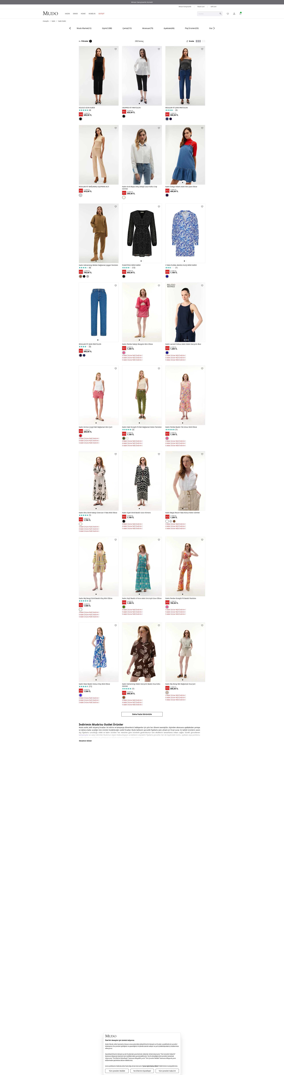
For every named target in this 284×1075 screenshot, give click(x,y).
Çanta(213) (127, 28)
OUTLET (101, 14)
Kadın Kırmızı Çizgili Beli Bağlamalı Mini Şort (95, 427)
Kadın (53, 21)
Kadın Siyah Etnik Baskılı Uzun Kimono (136, 513)
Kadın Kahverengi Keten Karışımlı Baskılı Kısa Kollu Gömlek (141, 685)
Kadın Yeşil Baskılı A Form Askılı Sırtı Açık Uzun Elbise (142, 598)
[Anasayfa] (50, 13)
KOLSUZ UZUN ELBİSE (87, 108)
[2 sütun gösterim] (203, 41)
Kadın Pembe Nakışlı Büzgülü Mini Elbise (137, 344)
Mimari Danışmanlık (185, 7)
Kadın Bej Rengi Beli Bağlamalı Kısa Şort (180, 684)
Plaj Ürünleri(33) (192, 28)
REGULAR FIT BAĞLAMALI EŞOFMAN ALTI (94, 187)
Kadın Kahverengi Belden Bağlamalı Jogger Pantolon (98, 265)
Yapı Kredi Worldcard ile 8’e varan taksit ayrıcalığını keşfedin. (142, 2)
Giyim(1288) (107, 28)
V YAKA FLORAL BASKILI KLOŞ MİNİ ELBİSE (181, 265)
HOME (83, 14)
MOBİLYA (92, 14)
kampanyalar (84, 735)
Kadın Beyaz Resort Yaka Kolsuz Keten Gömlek (182, 513)
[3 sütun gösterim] (198, 41)
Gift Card (213, 7)
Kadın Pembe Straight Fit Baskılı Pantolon (180, 598)
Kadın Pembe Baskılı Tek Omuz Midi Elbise (181, 427)
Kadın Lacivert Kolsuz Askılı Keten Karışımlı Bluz (183, 344)
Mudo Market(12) (84, 28)
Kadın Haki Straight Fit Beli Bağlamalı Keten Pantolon (142, 427)
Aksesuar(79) (147, 28)
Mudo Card (200, 7)
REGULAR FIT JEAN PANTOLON (176, 108)
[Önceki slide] (70, 28)
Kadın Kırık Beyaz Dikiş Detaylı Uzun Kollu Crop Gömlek (139, 188)
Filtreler (86, 41)
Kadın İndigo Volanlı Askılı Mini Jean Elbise (181, 187)
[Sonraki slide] (214, 28)
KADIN (67, 14)
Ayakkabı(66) (169, 28)
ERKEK (75, 14)
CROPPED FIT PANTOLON (131, 108)
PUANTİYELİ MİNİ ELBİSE (131, 265)
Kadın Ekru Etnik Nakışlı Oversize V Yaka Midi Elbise (98, 513)
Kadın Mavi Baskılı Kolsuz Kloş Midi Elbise (94, 684)
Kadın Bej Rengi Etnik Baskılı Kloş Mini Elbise (95, 598)
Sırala (191, 41)
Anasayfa (46, 21)
